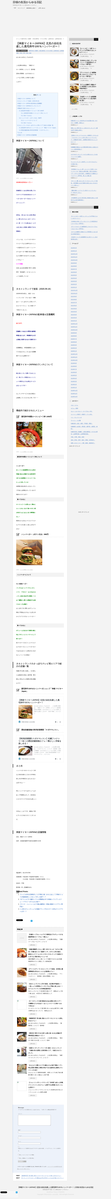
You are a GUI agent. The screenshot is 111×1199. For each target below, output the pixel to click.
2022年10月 (74, 260)
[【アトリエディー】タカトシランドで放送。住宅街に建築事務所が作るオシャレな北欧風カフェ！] (22, 976)
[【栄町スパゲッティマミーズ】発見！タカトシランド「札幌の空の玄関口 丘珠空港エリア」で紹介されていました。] (22, 1055)
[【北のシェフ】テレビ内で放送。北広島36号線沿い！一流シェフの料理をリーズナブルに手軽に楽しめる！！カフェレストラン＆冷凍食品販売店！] (22, 991)
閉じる (38, 95)
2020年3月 (74, 345)
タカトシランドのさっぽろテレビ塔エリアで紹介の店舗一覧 (35, 125)
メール (20, 1135)
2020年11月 (74, 326)
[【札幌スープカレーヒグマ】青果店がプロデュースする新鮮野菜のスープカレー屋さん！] (22, 942)
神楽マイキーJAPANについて (26, 98)
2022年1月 (74, 287)
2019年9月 (74, 363)
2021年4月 (74, 311)
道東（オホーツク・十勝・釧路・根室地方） (83, 443)
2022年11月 (74, 257)
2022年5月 (74, 275)
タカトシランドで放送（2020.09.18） (28, 101)
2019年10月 (74, 360)
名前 (19, 1130)
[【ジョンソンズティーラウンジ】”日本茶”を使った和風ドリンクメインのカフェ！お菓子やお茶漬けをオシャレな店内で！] (22, 1090)
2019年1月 (74, 387)
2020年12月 (74, 323)
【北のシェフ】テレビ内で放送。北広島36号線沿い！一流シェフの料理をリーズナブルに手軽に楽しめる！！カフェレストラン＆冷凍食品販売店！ (45, 986)
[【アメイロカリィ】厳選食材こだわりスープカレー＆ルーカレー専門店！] (74, 79)
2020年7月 (74, 339)
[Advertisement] (55, 22)
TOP (15, 8)
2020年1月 (74, 351)
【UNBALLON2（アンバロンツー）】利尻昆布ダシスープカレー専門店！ (88, 62)
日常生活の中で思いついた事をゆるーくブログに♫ (55, 1189)
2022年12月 (74, 254)
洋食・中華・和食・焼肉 (25, 53)
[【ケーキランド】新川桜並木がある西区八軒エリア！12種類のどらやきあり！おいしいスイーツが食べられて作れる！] (22, 1008)
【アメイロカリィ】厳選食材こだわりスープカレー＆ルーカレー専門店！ (88, 74)
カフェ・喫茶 (74, 408)
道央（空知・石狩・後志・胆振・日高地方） (83, 440)
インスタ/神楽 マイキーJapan (26, 178)
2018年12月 (74, 390)
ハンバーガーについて (29, 120)
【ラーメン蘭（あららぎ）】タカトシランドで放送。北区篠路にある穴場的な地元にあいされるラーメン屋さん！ (84, 183)
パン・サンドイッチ (76, 417)
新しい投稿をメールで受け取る (26, 1158)
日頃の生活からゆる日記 (27, 2)
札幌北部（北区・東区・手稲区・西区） (82, 423)
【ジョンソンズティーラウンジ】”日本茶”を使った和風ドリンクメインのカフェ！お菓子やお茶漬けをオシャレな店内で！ (45, 1085)
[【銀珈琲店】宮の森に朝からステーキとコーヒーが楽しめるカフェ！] (22, 1026)
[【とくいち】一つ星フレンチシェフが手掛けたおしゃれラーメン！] (74, 55)
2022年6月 (74, 272)
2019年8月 (74, 366)
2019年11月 (74, 357)
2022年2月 (74, 284)
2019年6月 (74, 372)
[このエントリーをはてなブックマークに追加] (31, 920)
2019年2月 (74, 384)
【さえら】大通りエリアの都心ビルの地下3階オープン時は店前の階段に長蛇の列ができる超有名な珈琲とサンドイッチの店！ (45, 1067)
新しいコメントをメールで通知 (26, 1154)
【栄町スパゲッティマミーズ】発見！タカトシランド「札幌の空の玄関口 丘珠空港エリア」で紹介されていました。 (45, 1050)
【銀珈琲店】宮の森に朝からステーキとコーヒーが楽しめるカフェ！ (41, 1175)
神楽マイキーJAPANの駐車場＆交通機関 (29, 103)
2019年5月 (74, 375)
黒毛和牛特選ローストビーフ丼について (34, 113)
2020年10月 (74, 330)
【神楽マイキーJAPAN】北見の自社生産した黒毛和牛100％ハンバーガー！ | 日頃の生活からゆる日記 (55, 1187)
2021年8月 (74, 299)
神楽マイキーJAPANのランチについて (29, 106)
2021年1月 (74, 320)
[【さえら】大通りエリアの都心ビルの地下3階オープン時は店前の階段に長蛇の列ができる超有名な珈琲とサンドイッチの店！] (22, 1073)
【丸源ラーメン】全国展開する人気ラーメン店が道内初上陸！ (88, 98)
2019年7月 (74, 369)
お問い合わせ (41, 8)
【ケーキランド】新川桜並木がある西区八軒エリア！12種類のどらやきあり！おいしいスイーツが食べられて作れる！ (45, 1003)
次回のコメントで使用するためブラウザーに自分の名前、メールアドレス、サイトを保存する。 (39, 1149)
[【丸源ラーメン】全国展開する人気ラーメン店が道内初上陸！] (74, 103)
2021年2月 (74, 317)
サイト (19, 1141)
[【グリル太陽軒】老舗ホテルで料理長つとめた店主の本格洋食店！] (74, 91)
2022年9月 (74, 263)
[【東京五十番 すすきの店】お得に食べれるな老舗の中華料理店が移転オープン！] (22, 1041)
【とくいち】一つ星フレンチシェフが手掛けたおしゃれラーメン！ (88, 50)
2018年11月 (74, 393)
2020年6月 (74, 342)
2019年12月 (74, 354)
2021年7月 (74, 302)
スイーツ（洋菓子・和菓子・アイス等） (82, 414)
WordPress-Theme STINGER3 (55, 1192)
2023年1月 (74, 251)
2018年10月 (74, 396)
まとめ (19, 132)
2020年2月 (74, 348)
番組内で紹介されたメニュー (26, 108)
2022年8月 (74, 266)
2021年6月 (74, 305)
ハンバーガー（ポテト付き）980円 (30, 118)
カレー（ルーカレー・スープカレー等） (82, 411)
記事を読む (32, 945)
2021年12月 (74, 290)
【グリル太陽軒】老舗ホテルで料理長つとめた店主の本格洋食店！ (88, 86)
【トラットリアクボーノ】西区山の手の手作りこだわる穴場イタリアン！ (42, 1178)
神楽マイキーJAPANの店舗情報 (27, 135)
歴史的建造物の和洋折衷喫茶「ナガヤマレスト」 (34, 130)
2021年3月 (74, 314)
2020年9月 (74, 333)
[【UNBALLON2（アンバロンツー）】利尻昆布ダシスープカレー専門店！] (74, 67)
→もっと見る (74, 109)
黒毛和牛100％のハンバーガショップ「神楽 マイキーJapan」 (38, 127)
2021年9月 (74, 296)
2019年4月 (74, 378)
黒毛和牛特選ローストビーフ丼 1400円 (31, 110)
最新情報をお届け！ (31, 8)
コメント (20, 1113)
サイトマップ (21, 8)
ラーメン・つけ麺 (76, 420)
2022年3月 (74, 281)
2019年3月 (74, 381)
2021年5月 (74, 308)
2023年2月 (74, 248)
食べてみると (26, 115)
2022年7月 (74, 269)
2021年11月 (74, 293)
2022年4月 (74, 278)
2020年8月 (74, 336)
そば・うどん (74, 405)
